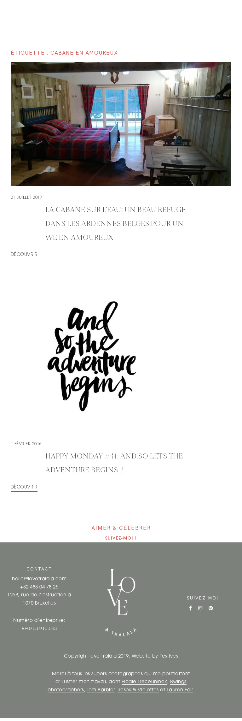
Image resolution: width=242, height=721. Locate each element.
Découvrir (24, 254)
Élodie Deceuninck (144, 682)
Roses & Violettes (138, 690)
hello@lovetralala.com (39, 579)
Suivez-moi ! (121, 538)
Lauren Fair (180, 690)
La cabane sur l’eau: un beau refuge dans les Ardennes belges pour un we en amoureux (115, 224)
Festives (168, 656)
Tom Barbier (101, 690)
